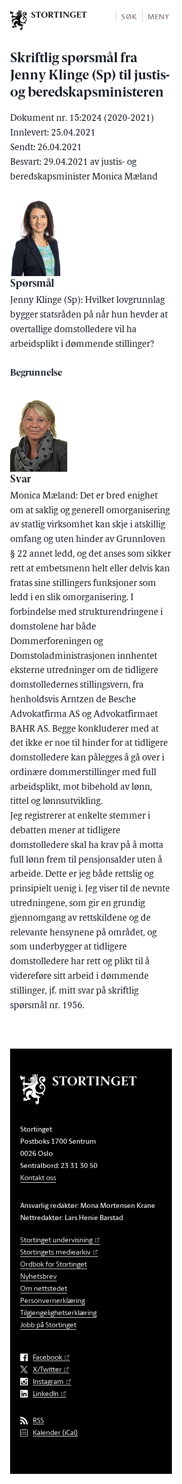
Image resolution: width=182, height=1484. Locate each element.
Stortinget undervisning (56, 1239)
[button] (129, 16)
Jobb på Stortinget (48, 1324)
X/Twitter (47, 1369)
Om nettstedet (43, 1288)
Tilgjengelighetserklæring (58, 1312)
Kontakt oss (38, 1177)
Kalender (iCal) (55, 1432)
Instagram (48, 1381)
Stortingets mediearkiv (55, 1251)
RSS (38, 1420)
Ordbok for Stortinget (53, 1264)
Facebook (47, 1357)
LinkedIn (46, 1394)
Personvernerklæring (52, 1300)
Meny (158, 16)
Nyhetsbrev (38, 1276)
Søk (128, 16)
